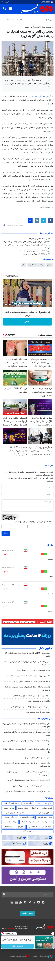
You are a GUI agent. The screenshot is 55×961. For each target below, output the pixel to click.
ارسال (6, 533)
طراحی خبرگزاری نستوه (40, 956)
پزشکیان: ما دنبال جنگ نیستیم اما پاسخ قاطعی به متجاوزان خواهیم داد (27, 688)
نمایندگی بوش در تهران (30, 821)
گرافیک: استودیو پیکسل (18, 956)
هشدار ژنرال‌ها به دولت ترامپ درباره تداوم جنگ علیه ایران (27, 791)
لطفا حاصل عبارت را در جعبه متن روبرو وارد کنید (33, 521)
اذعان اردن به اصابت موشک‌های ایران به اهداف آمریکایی (28, 780)
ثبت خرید (27, 322)
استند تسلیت (23, 808)
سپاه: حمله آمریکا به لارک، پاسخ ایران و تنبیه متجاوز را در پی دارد (26, 742)
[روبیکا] (25, 902)
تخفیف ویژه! (17, 946)
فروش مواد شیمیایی (45, 817)
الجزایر (49, 264)
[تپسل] (4, 276)
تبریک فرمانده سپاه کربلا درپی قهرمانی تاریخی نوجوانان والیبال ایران (26, 751)
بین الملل (49, 20)
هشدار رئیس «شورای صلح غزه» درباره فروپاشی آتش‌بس (28, 675)
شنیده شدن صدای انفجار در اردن (37, 757)
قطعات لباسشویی (27, 817)
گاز (23, 264)
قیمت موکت (47, 808)
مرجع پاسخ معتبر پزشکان (16, 812)
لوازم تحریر (28, 803)
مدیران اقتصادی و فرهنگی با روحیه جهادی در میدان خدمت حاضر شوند (27, 663)
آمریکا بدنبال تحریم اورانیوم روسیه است (34, 250)
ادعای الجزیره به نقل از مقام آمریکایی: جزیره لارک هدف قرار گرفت (27, 734)
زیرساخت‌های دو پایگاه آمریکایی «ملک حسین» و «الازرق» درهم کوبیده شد (28, 773)
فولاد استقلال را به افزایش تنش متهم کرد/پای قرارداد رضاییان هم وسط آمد (26, 765)
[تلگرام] (43, 902)
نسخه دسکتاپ (27, 913)
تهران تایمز (8, 826)
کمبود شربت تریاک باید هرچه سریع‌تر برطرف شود (31, 695)
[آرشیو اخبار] (16, 902)
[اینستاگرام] (34, 902)
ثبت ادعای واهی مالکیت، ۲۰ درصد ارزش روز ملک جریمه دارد (26, 681)
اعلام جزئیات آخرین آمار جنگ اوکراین (36, 254)
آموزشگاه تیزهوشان (10, 817)
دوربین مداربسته (42, 812)
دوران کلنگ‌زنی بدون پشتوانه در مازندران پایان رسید (30, 706)
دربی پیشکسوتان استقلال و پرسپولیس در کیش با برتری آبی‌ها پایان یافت (26, 725)
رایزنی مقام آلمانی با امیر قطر (39, 238)
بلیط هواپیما (47, 821)
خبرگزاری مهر (40, 96)
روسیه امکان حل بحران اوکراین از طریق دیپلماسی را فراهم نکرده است (27, 246)
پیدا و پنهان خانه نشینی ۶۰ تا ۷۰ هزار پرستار (33, 670)
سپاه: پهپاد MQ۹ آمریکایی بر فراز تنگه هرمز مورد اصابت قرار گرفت (27, 655)
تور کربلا (35, 808)
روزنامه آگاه (27, 831)
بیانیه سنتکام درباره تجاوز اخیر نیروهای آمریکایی (31, 785)
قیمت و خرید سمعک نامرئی (40, 826)
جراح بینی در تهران (44, 803)
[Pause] (6, 304)
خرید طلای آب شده (11, 803)
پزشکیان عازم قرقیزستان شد (39, 701)
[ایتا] (12, 902)
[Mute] (10, 304)
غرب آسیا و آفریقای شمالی (33, 20)
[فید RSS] (21, 902)
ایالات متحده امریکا (35, 264)
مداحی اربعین (8, 808)
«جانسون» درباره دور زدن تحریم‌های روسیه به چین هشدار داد (26, 241)
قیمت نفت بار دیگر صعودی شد (38, 712)
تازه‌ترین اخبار (46, 648)
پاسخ (5, 554)
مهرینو (20, 826)
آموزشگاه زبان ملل (10, 821)
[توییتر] (30, 902)
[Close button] (52, 933)
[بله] (38, 902)
